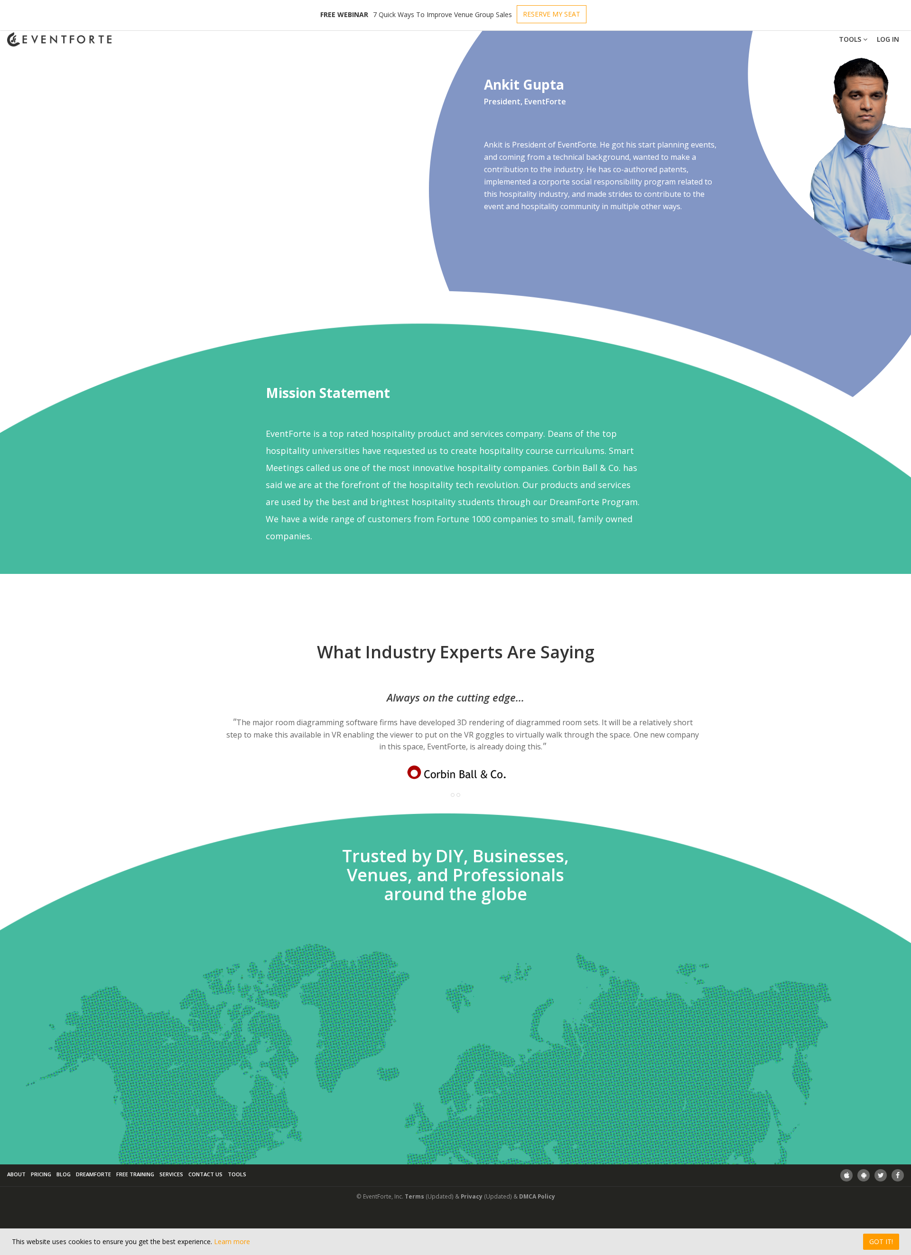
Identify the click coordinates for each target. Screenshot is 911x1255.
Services (171, 1174)
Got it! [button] (881, 1241)
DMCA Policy (537, 1196)
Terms (414, 1196)
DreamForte (93, 1174)
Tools (851, 39)
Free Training (135, 1174)
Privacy (472, 1196)
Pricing (41, 1174)
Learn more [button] (232, 1241)
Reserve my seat (551, 13)
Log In (888, 39)
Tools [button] (237, 1174)
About (16, 1174)
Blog (63, 1174)
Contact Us (205, 1174)
